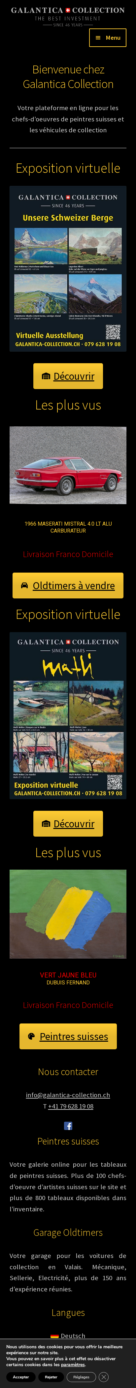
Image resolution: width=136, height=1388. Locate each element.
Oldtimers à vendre (74, 585)
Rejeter (51, 1377)
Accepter (21, 1377)
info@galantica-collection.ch (68, 1103)
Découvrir (73, 376)
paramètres (73, 1365)
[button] (68, 465)
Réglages (81, 1377)
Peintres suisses (74, 1045)
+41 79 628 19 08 (70, 1114)
